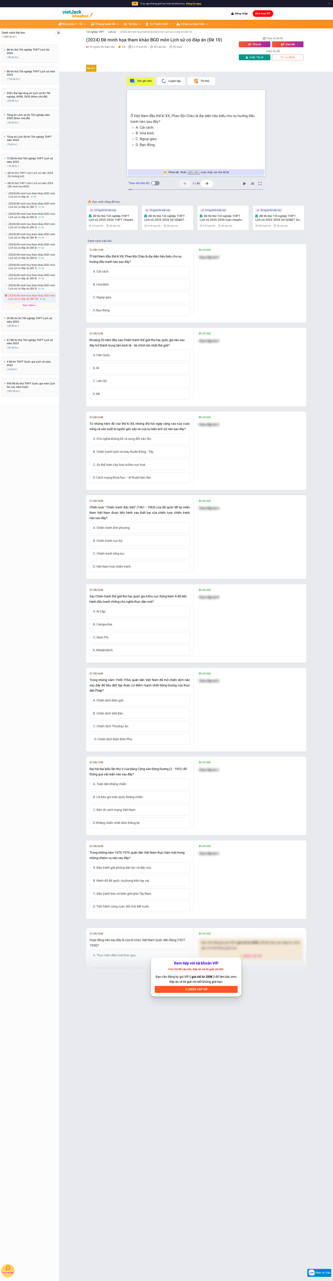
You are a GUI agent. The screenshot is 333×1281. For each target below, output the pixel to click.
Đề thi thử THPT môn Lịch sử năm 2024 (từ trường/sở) (30, 174)
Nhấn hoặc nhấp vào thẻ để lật (199, 172)
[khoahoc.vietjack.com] (77, 13)
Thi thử (204, 81)
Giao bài (290, 44)
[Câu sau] (207, 184)
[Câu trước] (185, 184)
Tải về (256, 57)
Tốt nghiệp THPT (95, 31)
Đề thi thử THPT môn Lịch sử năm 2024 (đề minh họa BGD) (30, 185)
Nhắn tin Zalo (323, 1272)
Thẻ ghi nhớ (144, 81)
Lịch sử (112, 31)
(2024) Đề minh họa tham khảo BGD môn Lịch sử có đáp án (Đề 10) (156, 31)
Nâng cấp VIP (198, 989)
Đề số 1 (91, 68)
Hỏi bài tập (8, 1272)
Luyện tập (174, 81)
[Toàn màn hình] (260, 183)
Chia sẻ (256, 44)
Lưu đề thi (289, 57)
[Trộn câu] (252, 183)
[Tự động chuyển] (244, 183)
